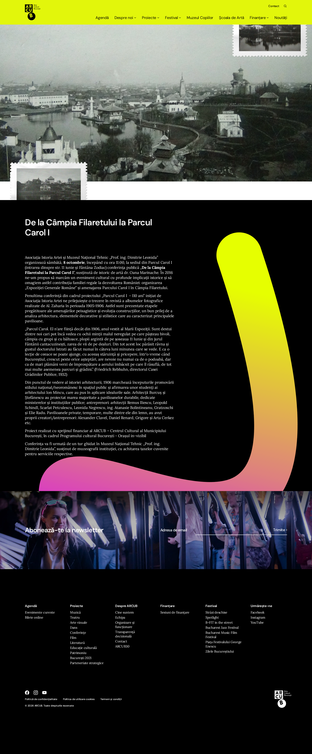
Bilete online (34, 617)
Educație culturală (83, 648)
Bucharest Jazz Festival (222, 627)
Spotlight (212, 617)
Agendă (102, 17)
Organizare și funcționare (124, 624)
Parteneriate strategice (87, 663)
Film (73, 638)
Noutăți (280, 17)
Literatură (77, 643)
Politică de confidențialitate (41, 699)
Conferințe (78, 632)
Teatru (75, 617)
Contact (273, 6)
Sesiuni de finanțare (174, 612)
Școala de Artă (231, 17)
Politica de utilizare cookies (79, 699)
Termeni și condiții (111, 699)
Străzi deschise (216, 612)
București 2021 (81, 658)
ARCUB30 (122, 646)
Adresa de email (173, 530)
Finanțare (258, 17)
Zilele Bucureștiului (219, 651)
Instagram (258, 617)
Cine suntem (124, 612)
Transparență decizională (125, 634)
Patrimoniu (78, 653)
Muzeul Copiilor (200, 17)
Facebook (258, 612)
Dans (73, 627)
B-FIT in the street (219, 622)
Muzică (75, 612)
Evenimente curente (40, 612)
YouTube (257, 622)
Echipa (120, 617)
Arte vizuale (78, 622)
